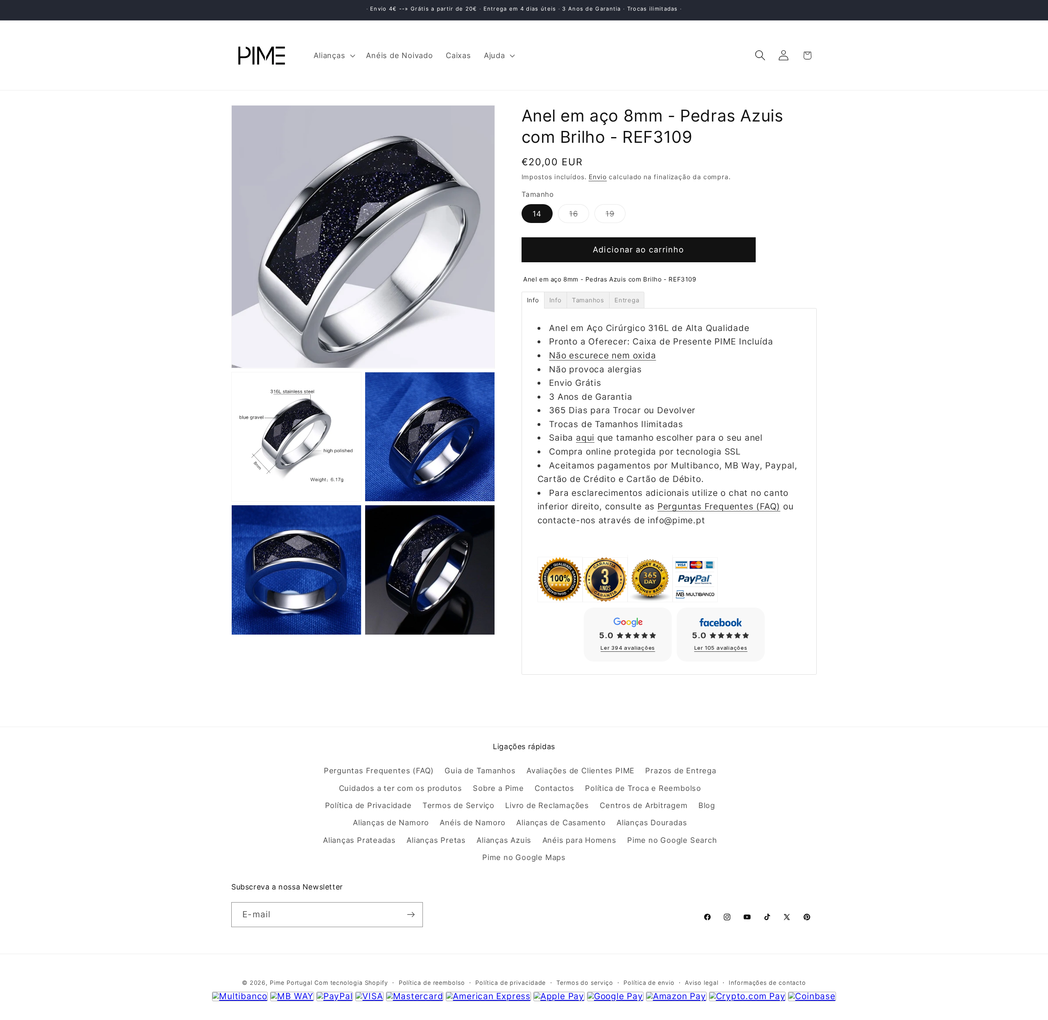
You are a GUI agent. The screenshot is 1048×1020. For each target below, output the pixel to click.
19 (615, 216)
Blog (706, 805)
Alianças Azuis (504, 839)
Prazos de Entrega (680, 770)
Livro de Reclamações (547, 805)
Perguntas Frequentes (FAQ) (718, 506)
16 (579, 216)
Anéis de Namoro (473, 822)
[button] (333, 55)
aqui (585, 437)
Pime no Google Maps (524, 857)
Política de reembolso (432, 982)
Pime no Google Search (672, 839)
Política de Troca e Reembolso (643, 787)
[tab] (533, 300)
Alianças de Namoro (391, 822)
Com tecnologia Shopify (351, 982)
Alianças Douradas (652, 822)
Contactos (554, 787)
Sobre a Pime (498, 787)
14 (537, 213)
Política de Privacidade (368, 805)
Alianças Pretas (436, 839)
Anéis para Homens (579, 839)
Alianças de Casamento (560, 822)
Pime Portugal (291, 982)
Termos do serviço (584, 982)
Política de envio (648, 982)
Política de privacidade (510, 982)
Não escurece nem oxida (602, 355)
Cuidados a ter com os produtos (400, 787)
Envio (598, 177)
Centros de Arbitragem (643, 805)
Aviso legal (701, 982)
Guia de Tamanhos (480, 770)
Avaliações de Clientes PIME (580, 770)
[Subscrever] (410, 914)
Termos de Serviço (458, 805)
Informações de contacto (767, 982)
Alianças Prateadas (359, 839)
